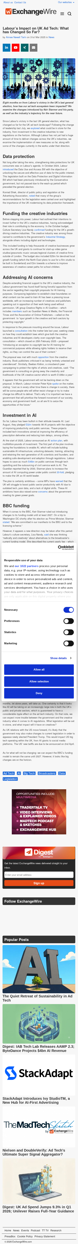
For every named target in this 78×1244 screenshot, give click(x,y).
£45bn (31, 461)
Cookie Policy (25, 1236)
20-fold (60, 472)
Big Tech (29, 773)
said (46, 534)
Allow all (39, 669)
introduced (8, 169)
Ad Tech (8, 773)
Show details (58, 658)
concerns (43, 491)
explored (35, 128)
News (51, 37)
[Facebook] (23, 910)
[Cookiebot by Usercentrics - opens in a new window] (58, 547)
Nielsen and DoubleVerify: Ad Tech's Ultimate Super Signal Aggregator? (34, 1152)
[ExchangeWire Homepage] (30, 12)
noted (32, 195)
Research (55, 1230)
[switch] (68, 621)
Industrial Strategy (55, 236)
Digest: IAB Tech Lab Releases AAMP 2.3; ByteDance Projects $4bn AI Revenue (38, 1049)
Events (25, 1230)
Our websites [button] (65, 2)
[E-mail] (33, 48)
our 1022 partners (27, 566)
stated (6, 522)
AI (19, 773)
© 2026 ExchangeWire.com (18, 1241)
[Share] (6, 48)
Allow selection (39, 681)
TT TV (45, 1230)
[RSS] (40, 910)
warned (59, 481)
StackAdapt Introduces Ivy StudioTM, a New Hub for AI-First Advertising (36, 1101)
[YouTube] (15, 48)
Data (62, 773)
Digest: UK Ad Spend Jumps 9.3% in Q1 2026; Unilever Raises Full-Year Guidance (38, 1209)
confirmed (39, 229)
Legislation (10, 779)
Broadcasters (46, 773)
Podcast (35, 1230)
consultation (21, 330)
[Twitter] (14, 910)
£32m (29, 424)
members (17, 311)
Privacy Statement (44, 1236)
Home (8, 1230)
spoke (55, 383)
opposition (43, 357)
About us (8, 2)
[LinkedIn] (32, 910)
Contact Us (20, 2)
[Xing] (24, 48)
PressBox (10, 1236)
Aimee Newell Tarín (16, 37)
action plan (56, 440)
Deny (39, 693)
